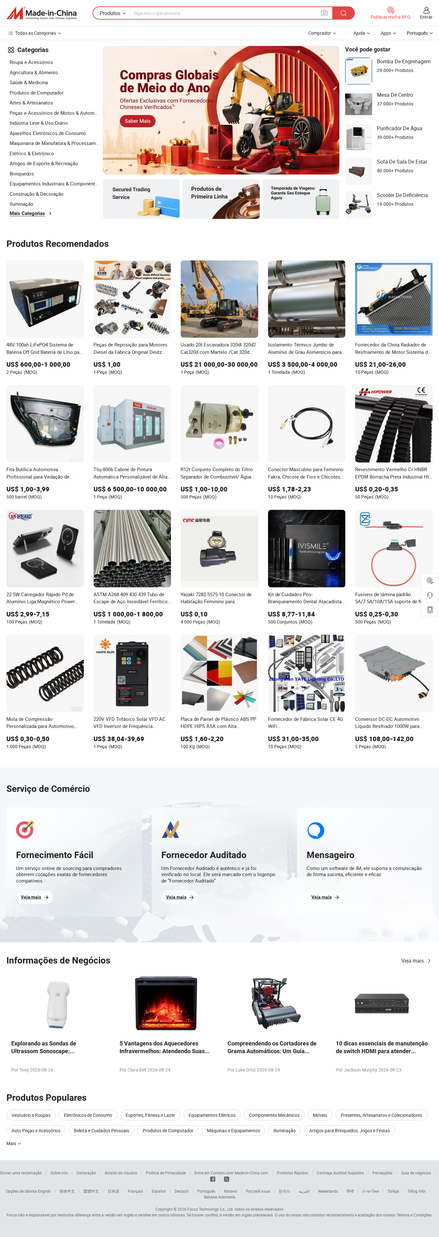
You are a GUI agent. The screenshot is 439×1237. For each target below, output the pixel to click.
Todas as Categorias (35, 33)
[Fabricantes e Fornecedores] (41, 13)
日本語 (113, 1191)
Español (159, 1191)
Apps (386, 33)
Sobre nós (59, 1172)
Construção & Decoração (37, 194)
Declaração (86, 1172)
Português (206, 1191)
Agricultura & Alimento (34, 72)
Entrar (426, 17)
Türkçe (393, 1191)
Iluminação (21, 204)
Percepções (382, 1172)
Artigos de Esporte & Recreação (44, 163)
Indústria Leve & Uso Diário (39, 123)
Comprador (319, 33)
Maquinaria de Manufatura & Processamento (55, 143)
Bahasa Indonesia (219, 1196)
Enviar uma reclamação (21, 1172)
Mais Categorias (27, 213)
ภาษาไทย (371, 1191)
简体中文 (67, 1191)
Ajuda (359, 33)
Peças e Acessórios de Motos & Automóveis (55, 113)
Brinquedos (22, 173)
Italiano (230, 1191)
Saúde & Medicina (29, 82)
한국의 (284, 1191)
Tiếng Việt (417, 1191)
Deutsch (182, 1191)
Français (135, 1191)
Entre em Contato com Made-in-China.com (231, 1172)
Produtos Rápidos (292, 1172)
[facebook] (212, 1178)
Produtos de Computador (37, 92)
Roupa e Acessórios (31, 62)
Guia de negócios (416, 1172)
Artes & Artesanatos (31, 102)
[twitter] (226, 1178)
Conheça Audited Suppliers (340, 1172)
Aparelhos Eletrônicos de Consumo (48, 133)
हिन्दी (350, 1191)
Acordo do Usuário (121, 1172)
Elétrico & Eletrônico (32, 153)
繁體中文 (91, 1191)
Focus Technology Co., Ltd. (210, 1209)
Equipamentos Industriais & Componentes (55, 183)
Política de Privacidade (166, 1172)
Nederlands (328, 1191)
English (44, 1191)
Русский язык (258, 1191)
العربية (304, 1191)
